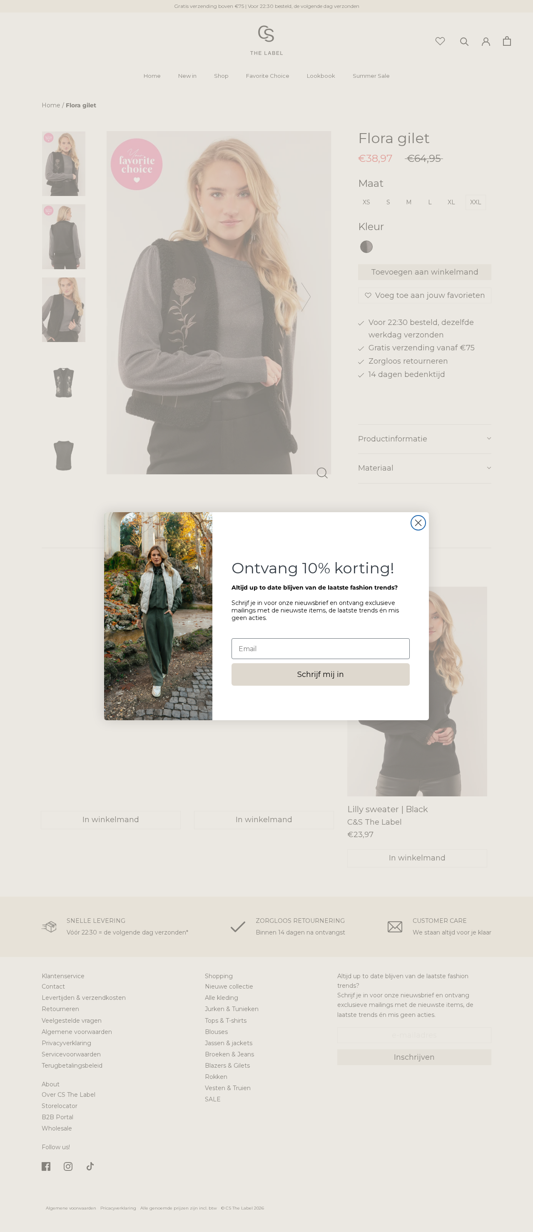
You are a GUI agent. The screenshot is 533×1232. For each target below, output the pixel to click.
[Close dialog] (418, 523)
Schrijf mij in (320, 674)
